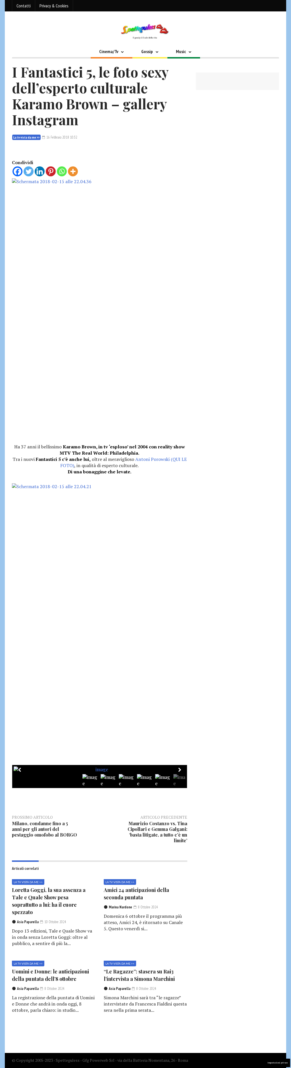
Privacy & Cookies (54, 6)
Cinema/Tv (108, 51)
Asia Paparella (28, 921)
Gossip (147, 51)
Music (181, 51)
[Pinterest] (51, 171)
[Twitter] (29, 171)
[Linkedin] (40, 171)
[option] (100, 769)
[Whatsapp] (62, 171)
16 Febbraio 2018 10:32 (61, 137)
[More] (73, 171)
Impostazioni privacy (277, 1062)
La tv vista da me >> (26, 137)
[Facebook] (17, 171)
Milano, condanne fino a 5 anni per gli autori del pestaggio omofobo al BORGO (44, 829)
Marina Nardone (120, 907)
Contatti (23, 6)
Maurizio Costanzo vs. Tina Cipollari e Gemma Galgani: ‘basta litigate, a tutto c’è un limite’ (157, 831)
